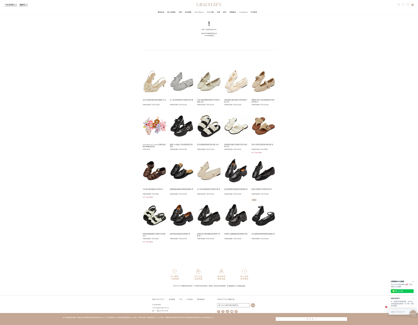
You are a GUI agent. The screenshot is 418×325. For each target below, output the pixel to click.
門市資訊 (254, 12)
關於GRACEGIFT (158, 299)
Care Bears (199, 12)
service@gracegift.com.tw (160, 308)
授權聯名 (233, 12)
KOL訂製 (210, 12)
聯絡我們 (231, 286)
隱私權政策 (201, 299)
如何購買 (172, 299)
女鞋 (180, 12)
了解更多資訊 (241, 286)
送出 (253, 305)
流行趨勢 (188, 12)
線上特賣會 (171, 12)
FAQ (180, 299)
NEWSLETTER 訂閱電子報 (225, 299)
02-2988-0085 (156, 305)
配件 (225, 12)
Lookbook (243, 12)
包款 (218, 12)
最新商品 (161, 12)
